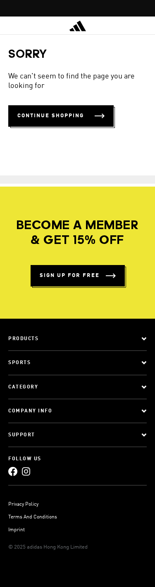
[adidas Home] (77, 26)
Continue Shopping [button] (50, 115)
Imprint (16, 530)
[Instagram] (26, 471)
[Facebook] (12, 471)
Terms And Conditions (32, 517)
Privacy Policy (23, 504)
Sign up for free (70, 275)
